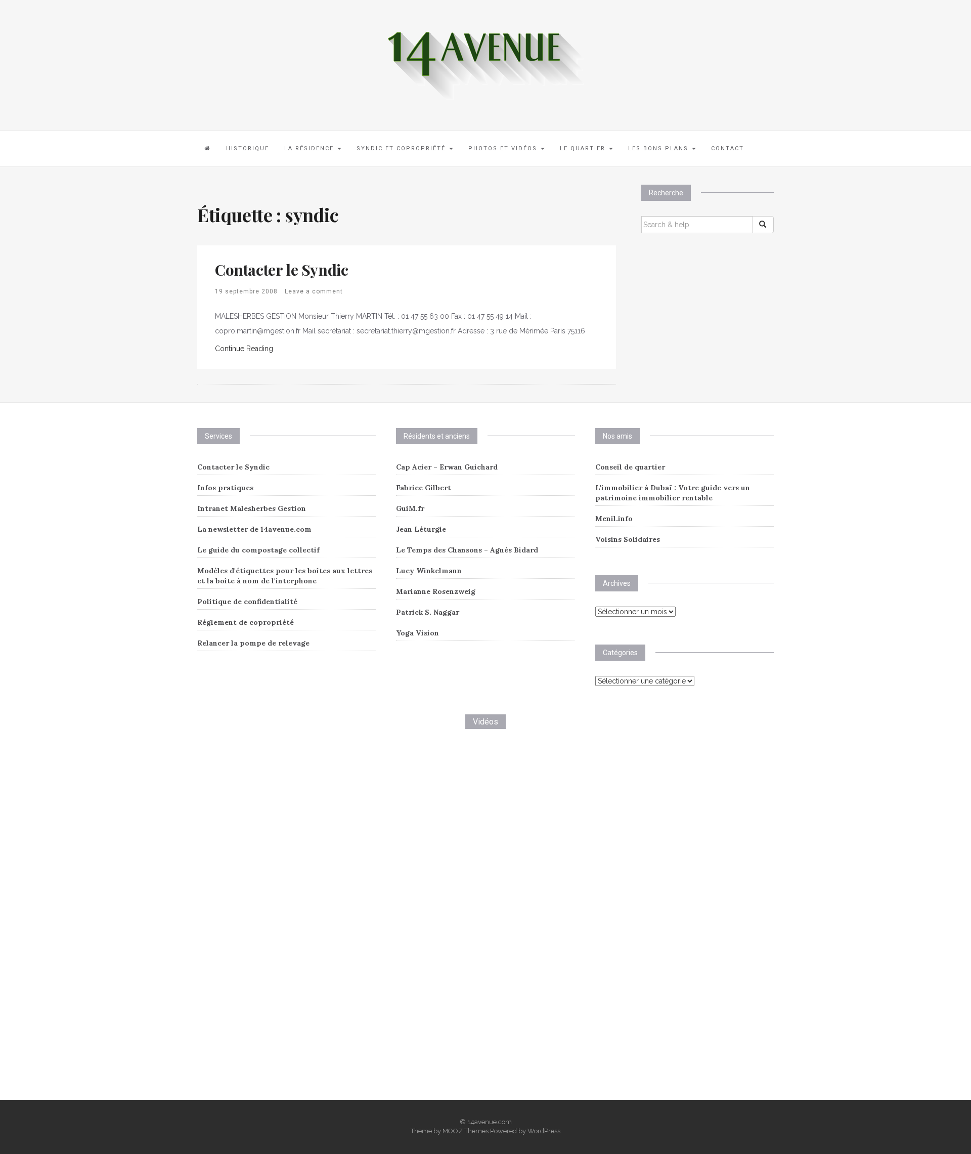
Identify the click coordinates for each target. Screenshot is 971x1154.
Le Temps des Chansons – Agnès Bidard (467, 549)
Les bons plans (659, 148)
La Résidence (310, 148)
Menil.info (614, 518)
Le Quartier (584, 148)
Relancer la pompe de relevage (253, 643)
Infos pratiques (225, 487)
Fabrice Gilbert (423, 487)
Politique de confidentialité (247, 601)
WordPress (543, 1131)
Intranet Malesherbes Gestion (251, 508)
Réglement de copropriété (245, 622)
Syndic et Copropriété (402, 148)
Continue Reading (244, 349)
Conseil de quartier (630, 467)
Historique (247, 148)
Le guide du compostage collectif (258, 549)
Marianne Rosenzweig (435, 591)
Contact (727, 148)
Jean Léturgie (421, 529)
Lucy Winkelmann (429, 570)
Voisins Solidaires (627, 539)
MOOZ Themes (466, 1131)
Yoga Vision (417, 632)
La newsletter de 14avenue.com (254, 529)
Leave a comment (314, 291)
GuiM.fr (410, 508)
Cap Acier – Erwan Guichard (447, 467)
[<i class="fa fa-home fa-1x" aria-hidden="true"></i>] (207, 148)
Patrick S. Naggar (427, 612)
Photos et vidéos (504, 148)
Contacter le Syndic (281, 270)
